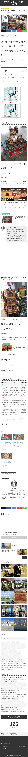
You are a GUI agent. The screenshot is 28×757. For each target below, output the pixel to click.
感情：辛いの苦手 (5, 692)
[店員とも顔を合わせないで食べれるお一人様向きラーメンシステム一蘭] (6, 437)
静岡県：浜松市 (10, 665)
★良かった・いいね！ (13, 679)
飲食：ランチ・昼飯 (13, 667)
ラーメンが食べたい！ (5, 8)
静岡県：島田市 (3, 665)
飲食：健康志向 (19, 667)
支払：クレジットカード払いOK (20, 694)
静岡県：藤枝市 (22, 665)
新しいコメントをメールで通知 (10, 532)
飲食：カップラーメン (12, 473)
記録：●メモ (23, 661)
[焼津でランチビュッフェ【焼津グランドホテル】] (7, 611)
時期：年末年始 (11, 661)
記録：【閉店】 (3, 663)
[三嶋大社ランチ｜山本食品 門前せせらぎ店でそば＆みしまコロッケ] (7, 584)
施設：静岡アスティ (4, 659)
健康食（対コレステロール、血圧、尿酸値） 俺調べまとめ (14, 747)
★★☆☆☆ (18, 642)
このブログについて (7, 743)
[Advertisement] (14, 261)
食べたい (7, 733)
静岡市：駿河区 (24, 663)
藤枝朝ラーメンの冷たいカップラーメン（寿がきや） (18, 444)
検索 (25, 557)
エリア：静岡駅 (13, 681)
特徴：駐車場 (17, 661)
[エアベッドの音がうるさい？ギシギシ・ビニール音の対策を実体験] (20, 624)
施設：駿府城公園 (19, 659)
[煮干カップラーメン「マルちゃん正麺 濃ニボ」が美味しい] (6, 456)
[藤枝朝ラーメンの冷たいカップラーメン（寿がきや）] (18, 437)
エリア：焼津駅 (5, 681)
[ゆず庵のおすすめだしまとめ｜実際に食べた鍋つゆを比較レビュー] (20, 571)
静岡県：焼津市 (16, 665)
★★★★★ (3, 642)
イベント (21, 679)
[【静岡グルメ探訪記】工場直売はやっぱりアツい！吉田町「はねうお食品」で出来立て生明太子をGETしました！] (20, 597)
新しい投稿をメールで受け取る (10, 534)
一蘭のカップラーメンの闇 (11, 81)
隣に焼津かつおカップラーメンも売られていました (14, 78)
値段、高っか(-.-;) (9, 74)
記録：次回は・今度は (11, 663)
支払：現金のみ (3, 657)
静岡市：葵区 (18, 663)
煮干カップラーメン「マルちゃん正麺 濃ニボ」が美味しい (6, 463)
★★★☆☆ (13, 642)
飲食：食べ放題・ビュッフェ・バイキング (7, 669)
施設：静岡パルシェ (12, 659)
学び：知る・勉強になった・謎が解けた (19, 688)
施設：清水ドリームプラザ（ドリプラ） (13, 657)
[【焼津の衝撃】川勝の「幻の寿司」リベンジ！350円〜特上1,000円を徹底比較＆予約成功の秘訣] (20, 611)
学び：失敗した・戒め (6, 688)
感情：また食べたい (15, 690)
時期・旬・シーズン (4, 661)
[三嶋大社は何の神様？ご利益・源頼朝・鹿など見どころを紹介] (20, 584)
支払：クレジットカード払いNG (7, 694)
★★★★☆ (8, 642)
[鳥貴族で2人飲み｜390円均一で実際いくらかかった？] (7, 571)
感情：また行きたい (6, 690)
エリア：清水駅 (4, 473)
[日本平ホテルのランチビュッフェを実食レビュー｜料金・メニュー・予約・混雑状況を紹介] (7, 597)
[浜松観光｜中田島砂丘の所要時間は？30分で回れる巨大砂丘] (7, 624)
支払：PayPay (14, 692)
